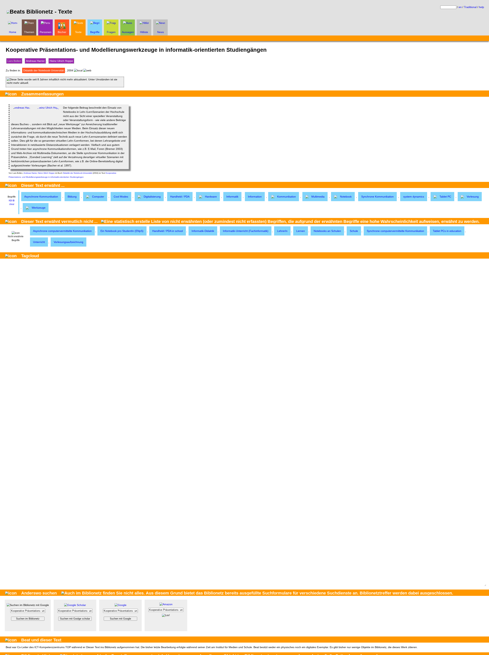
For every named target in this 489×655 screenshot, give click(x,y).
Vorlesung (473, 196)
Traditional (470, 7)
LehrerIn (282, 230)
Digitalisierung (152, 196)
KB (10, 200)
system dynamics (413, 196)
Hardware (211, 196)
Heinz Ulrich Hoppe (61, 60)
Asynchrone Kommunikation (41, 196)
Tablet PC (445, 196)
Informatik (232, 196)
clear (11, 204)
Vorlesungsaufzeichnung (68, 242)
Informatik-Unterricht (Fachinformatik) (245, 230)
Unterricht (39, 242)
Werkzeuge (38, 207)
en (460, 7)
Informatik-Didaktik (203, 230)
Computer (98, 196)
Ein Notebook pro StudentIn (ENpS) (121, 230)
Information (255, 196)
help (481, 7)
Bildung (72, 196)
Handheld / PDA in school (167, 230)
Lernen (300, 230)
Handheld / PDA (179, 196)
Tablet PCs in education (447, 230)
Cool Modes (121, 196)
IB (13, 200)
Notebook (346, 196)
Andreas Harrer (35, 60)
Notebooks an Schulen (327, 230)
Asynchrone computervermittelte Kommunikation (62, 230)
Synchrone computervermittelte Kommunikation (395, 230)
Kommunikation (286, 196)
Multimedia (318, 196)
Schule (354, 230)
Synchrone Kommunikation (377, 196)
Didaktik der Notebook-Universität (43, 70)
